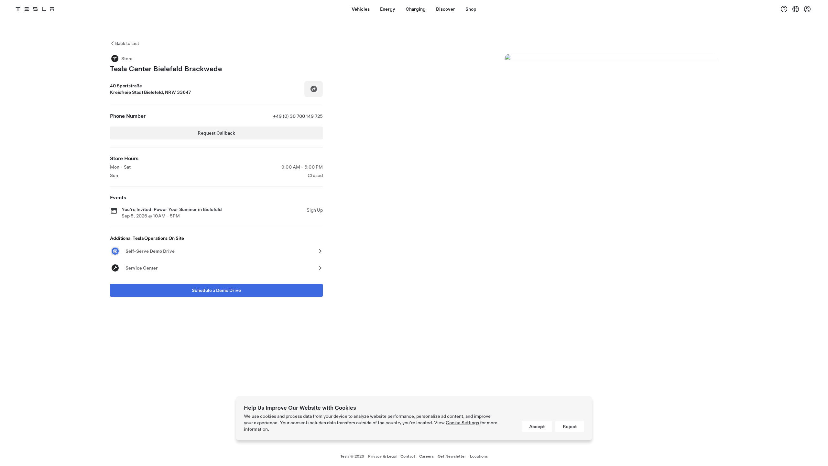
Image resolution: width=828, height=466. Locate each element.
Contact (407, 456)
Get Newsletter (452, 456)
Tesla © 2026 (352, 456)
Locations (479, 456)
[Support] (784, 9)
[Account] (807, 9)
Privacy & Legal (382, 456)
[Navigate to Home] (35, 9)
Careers (426, 456)
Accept (537, 426)
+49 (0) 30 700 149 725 (298, 116)
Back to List (127, 43)
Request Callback (216, 133)
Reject (570, 426)
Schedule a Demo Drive (216, 290)
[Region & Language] (795, 9)
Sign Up (315, 210)
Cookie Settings (462, 422)
